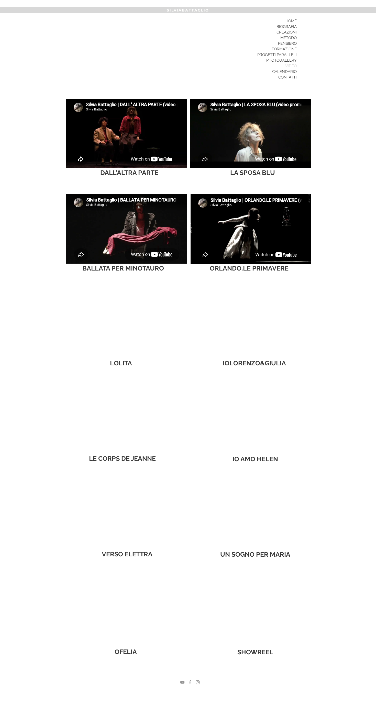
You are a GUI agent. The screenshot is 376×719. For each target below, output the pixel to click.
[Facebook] (190, 682)
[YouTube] (182, 682)
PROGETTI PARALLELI (277, 54)
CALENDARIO (284, 71)
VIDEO (291, 66)
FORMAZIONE (284, 49)
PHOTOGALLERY (281, 60)
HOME (291, 21)
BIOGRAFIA (287, 26)
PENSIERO (287, 43)
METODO (288, 38)
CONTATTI (287, 77)
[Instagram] (197, 682)
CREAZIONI (287, 32)
